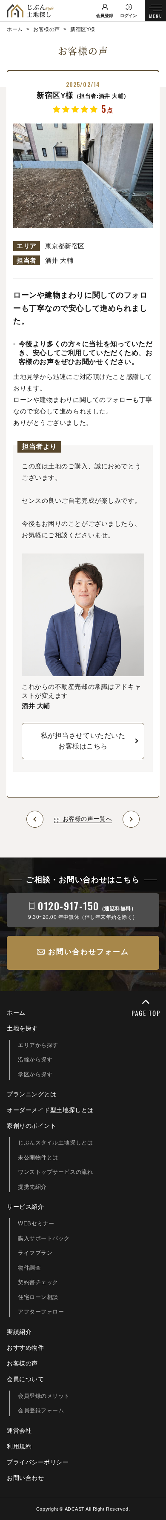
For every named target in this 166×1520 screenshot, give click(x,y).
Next (131, 819)
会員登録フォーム (41, 1410)
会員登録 (104, 15)
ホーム (16, 1012)
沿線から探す (35, 1059)
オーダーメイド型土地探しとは (50, 1110)
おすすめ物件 (25, 1347)
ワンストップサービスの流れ (55, 1172)
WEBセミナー (36, 1223)
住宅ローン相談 (38, 1297)
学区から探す (35, 1074)
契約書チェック (38, 1282)
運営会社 (19, 1430)
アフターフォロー (41, 1311)
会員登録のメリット (44, 1396)
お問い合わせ (25, 1477)
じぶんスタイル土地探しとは (55, 1142)
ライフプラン (35, 1253)
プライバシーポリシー (38, 1462)
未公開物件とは (38, 1157)
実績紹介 (19, 1331)
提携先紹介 (32, 1187)
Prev (34, 819)
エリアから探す (38, 1045)
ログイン (128, 15)
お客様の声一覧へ (87, 818)
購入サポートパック (44, 1238)
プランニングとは (31, 1094)
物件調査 (29, 1268)
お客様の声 (22, 1363)
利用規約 (19, 1446)
